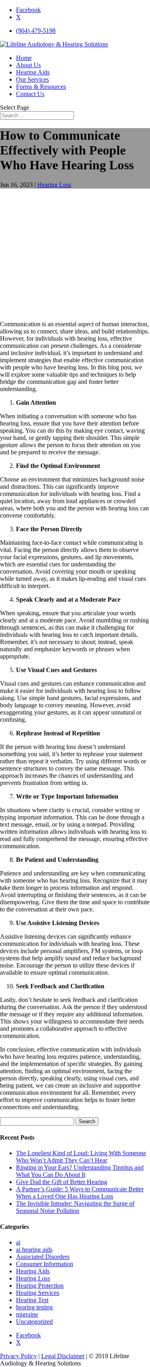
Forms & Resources (41, 86)
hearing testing (34, 1307)
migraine (27, 1314)
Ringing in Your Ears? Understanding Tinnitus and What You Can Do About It (80, 1171)
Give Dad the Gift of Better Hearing (61, 1181)
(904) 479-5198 (36, 30)
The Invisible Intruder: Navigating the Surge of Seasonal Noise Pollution (75, 1207)
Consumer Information (44, 1264)
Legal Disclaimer (62, 1356)
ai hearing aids (34, 1249)
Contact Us (30, 93)
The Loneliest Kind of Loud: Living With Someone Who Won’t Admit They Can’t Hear (81, 1157)
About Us (28, 65)
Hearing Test (32, 1300)
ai (18, 1242)
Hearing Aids (33, 72)
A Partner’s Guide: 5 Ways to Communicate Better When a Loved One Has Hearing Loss (80, 1193)
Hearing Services (37, 1292)
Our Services (32, 79)
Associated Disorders (43, 1256)
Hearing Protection (40, 1285)
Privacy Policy (18, 1356)
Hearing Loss (54, 184)
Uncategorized (34, 1321)
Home (24, 57)
